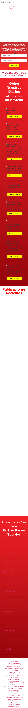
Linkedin (8, 611)
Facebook (9, 572)
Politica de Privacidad (14, 704)
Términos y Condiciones (14, 706)
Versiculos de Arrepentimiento (14, 688)
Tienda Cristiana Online (14, 661)
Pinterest (9, 630)
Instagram (10, 591)
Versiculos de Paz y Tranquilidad (14, 674)
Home (10, 5)
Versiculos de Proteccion (14, 666)
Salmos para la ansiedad (14, 695)
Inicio (14, 659)
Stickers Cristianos (14, 663)
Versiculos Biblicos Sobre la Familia (14, 686)
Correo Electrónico (14, 58)
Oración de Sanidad (14, 692)
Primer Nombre (14, 53)
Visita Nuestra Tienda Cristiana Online (14, 74)
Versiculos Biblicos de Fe (14, 665)
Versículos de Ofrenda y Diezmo (14, 668)
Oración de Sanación (14, 690)
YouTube (10, 553)
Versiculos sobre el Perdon (14, 672)
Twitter (8, 649)
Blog (10, 10)
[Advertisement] (14, 27)
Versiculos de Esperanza (14, 670)
